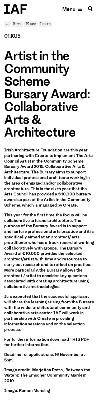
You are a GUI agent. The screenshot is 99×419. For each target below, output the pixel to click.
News (17, 23)
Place (31, 23)
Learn (45, 23)
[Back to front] (15, 9)
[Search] (90, 9)
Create (42, 155)
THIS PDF (79, 339)
